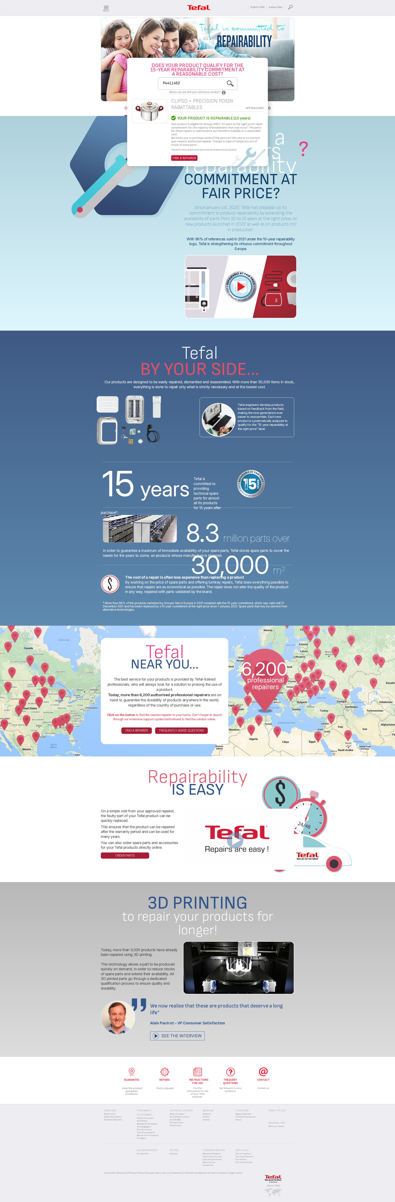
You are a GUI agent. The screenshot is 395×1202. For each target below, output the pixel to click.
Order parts (125, 855)
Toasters (207, 1114)
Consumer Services (115, 1172)
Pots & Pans (142, 1121)
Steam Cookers (177, 1114)
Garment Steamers (113, 1120)
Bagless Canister (243, 1114)
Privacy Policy (136, 1172)
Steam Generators (112, 1117)
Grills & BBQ (175, 1120)
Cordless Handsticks (245, 1117)
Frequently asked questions (181, 730)
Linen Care (110, 1110)
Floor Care (242, 1110)
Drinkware (141, 1138)
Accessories (143, 1153)
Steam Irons (109, 1114)
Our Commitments (244, 1156)
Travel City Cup (277, 1110)
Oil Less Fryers (177, 1122)
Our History (241, 1159)
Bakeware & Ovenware (147, 1124)
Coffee (206, 1117)
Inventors (177, 1172)
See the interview (181, 1035)
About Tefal (273, 1185)
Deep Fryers (175, 1125)
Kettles (206, 1120)
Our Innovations (243, 1153)
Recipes (174, 1153)
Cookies (222, 1172)
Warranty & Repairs (212, 1153)
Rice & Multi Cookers (180, 1117)
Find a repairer (184, 158)
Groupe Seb (152, 1172)
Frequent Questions (212, 1159)
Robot (239, 1120)
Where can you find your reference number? (194, 92)
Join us (165, 1172)
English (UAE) (258, 7)
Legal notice (235, 1172)
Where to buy (209, 1162)
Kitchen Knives (144, 1129)
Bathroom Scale (276, 1126)
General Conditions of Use (200, 1172)
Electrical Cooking (181, 1110)
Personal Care (276, 1123)
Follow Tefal (275, 7)
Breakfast (208, 1110)
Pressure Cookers (145, 1118)
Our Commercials (244, 1162)
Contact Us (208, 1165)
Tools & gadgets (144, 1127)
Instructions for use (212, 1156)
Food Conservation (146, 1132)
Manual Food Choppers (148, 1135)
